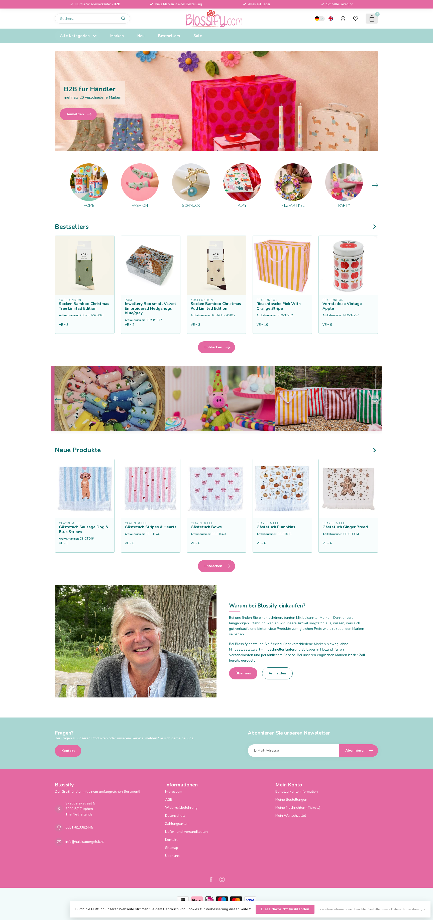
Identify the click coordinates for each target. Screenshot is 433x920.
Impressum (173, 791)
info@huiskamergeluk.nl (84, 841)
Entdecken (213, 347)
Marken (117, 35)
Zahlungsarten (176, 823)
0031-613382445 (79, 827)
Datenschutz (175, 815)
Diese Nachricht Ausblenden (285, 909)
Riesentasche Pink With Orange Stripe (279, 306)
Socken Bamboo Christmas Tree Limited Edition (84, 306)
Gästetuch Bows (206, 527)
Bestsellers (169, 35)
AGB (168, 799)
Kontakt (68, 750)
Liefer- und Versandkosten (186, 831)
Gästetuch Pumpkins (276, 527)
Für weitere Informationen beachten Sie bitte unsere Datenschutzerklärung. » (371, 909)
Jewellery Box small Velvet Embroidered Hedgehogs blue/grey (150, 308)
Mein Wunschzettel (290, 815)
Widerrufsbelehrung (181, 807)
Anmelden (277, 673)
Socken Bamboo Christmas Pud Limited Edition (216, 306)
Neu (141, 35)
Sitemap (171, 847)
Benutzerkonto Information (296, 791)
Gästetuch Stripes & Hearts (150, 527)
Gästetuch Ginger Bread (345, 527)
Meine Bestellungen (291, 799)
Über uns (243, 673)
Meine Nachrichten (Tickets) (297, 807)
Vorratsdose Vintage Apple (342, 306)
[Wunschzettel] (355, 19)
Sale (197, 35)
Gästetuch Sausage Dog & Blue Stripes (83, 529)
